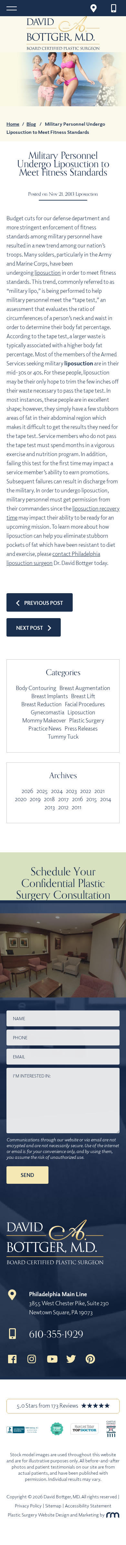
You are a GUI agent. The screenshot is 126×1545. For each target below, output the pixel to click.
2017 (63, 798)
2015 (91, 798)
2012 (63, 807)
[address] (93, 8)
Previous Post (43, 603)
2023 (71, 790)
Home (12, 124)
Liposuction (87, 194)
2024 (57, 790)
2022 (85, 790)
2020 (20, 798)
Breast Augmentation (84, 687)
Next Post (29, 628)
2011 (76, 807)
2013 (50, 807)
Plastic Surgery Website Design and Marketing (53, 1514)
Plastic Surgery (86, 720)
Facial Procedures (85, 704)
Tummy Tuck (63, 736)
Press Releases (81, 728)
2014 (105, 798)
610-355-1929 (56, 1334)
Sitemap (53, 1505)
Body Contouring (36, 687)
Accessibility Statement (88, 1505)
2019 (35, 798)
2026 (27, 790)
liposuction (48, 272)
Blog (31, 124)
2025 (42, 790)
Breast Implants (49, 695)
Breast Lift (83, 695)
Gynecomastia (47, 712)
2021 (99, 790)
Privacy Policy (28, 1505)
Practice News (44, 728)
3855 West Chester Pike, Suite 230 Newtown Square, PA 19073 (69, 1303)
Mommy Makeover (44, 720)
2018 (49, 798)
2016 (77, 798)
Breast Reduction (41, 704)
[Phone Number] (115, 8)
